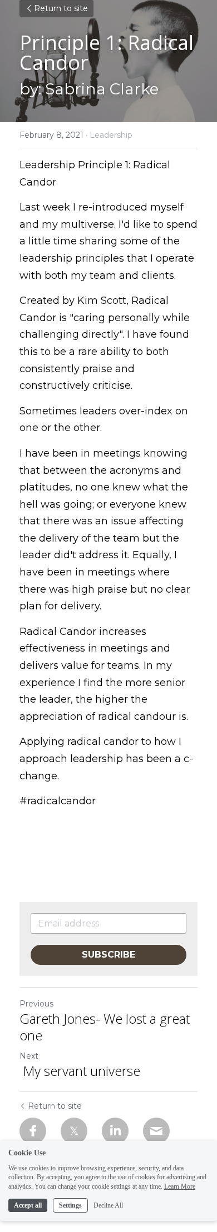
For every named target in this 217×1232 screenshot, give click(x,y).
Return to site (61, 8)
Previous (36, 1004)
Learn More (179, 1186)
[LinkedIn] (115, 1131)
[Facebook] (32, 1131)
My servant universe (79, 1071)
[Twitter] (74, 1131)
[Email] (156, 1131)
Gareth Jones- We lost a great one (104, 1027)
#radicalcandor (57, 801)
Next (28, 1056)
